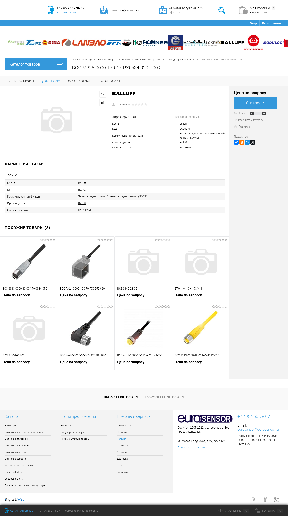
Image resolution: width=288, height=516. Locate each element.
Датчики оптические (17, 438)
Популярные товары (121, 397)
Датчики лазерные (16, 452)
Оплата (124, 23)
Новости (36, 23)
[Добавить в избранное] (102, 94)
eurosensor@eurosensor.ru (258, 429)
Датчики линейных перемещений (24, 432)
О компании (16, 23)
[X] (252, 142)
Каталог (53, 23)
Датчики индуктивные (17, 445)
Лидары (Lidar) (13, 472)
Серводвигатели (14, 478)
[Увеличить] (56, 120)
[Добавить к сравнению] (102, 102)
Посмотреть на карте (191, 447)
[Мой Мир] (247, 142)
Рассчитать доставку (250, 120)
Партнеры (70, 23)
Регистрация (271, 23)
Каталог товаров (24, 64)
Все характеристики (187, 116)
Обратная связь (21, 510)
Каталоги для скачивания (19, 465)
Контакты (141, 23)
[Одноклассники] (241, 142)
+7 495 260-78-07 (49, 510)
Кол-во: (242, 113)
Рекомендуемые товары (75, 438)
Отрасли (89, 23)
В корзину (257, 103)
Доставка (107, 23)
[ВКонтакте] (236, 142)
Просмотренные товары (163, 397)
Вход (253, 23)
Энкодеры (11, 425)
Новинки (66, 425)
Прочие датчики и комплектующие (25, 485)
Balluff (183, 142)
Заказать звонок (66, 12)
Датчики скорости (15, 458)
